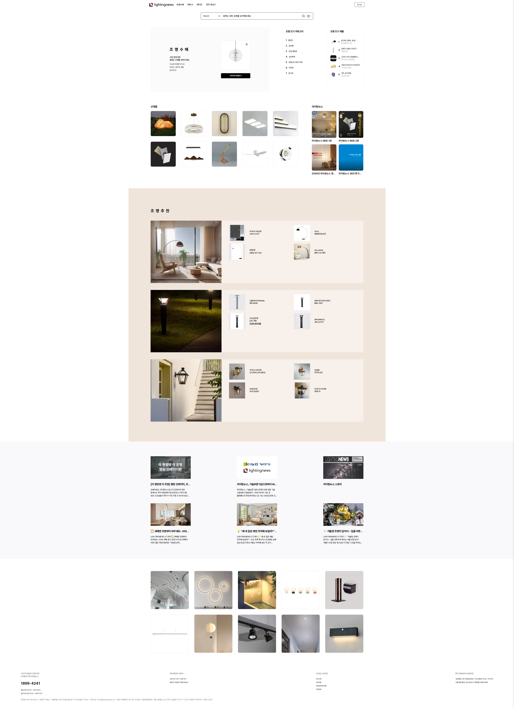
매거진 (199, 4)
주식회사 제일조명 (347, 59)
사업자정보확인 (146, 700)
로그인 (359, 5)
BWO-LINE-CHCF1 (348, 49)
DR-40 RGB (346, 73)
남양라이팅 (345, 76)
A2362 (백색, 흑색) (348, 40)
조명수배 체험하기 (236, 76)
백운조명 (344, 51)
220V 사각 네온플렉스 (349, 57)
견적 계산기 (211, 4)
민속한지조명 (346, 68)
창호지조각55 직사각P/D (351, 65)
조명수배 (180, 4)
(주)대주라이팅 (346, 43)
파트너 (190, 4)
